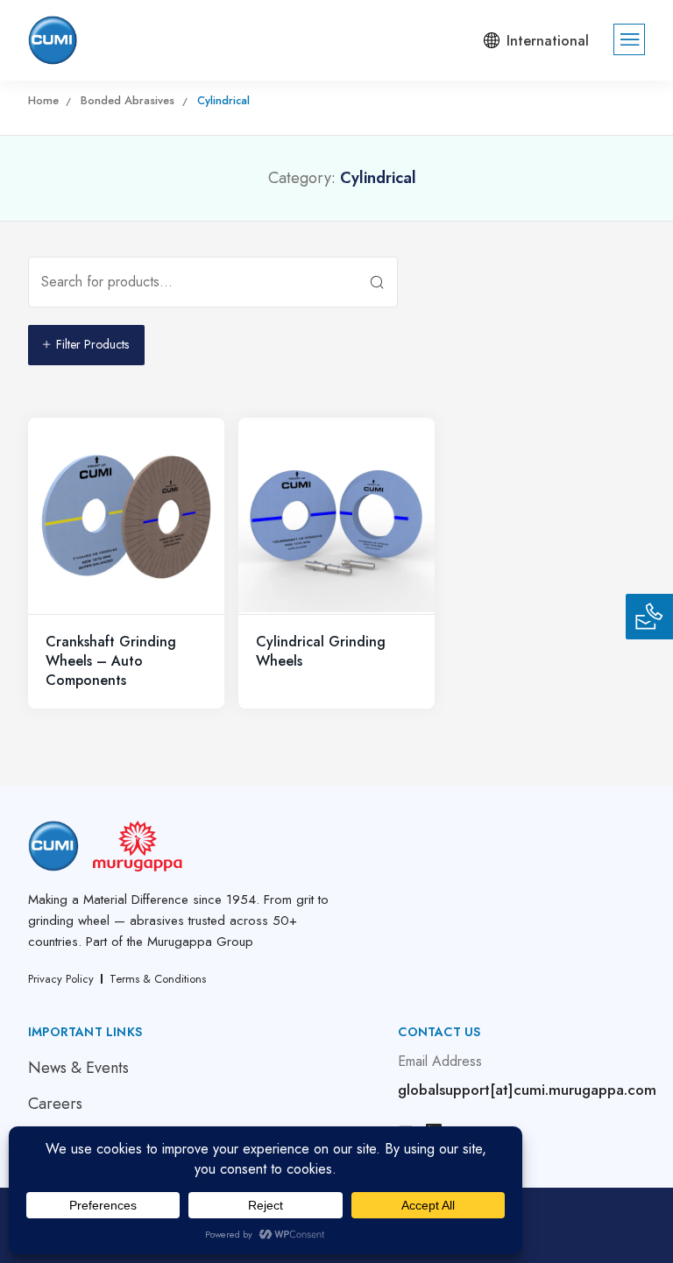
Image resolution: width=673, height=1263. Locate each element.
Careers (55, 1103)
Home (43, 100)
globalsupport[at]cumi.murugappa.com (527, 1089)
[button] (533, 41)
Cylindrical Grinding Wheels (321, 651)
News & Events (78, 1067)
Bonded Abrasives (127, 100)
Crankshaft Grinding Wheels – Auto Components (111, 661)
